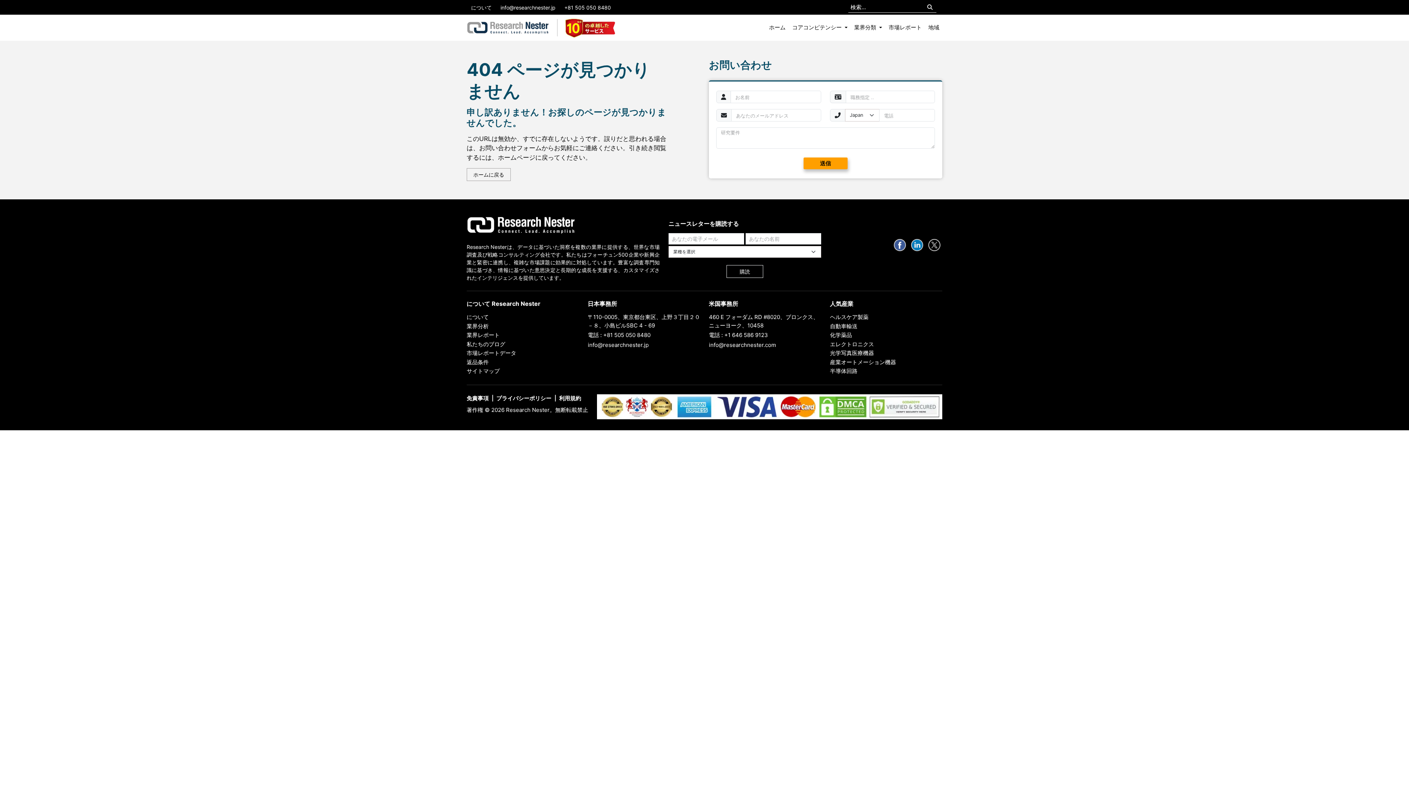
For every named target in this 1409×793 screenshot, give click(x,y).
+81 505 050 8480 (587, 7)
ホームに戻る (488, 174)
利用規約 (570, 398)
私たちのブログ (486, 344)
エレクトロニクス (852, 344)
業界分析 (478, 326)
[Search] (930, 7)
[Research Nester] (508, 28)
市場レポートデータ (491, 353)
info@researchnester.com (742, 344)
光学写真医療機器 (852, 353)
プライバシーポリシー (523, 398)
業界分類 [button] (866, 27)
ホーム (777, 27)
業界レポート (483, 335)
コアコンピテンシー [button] (817, 27)
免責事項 (478, 398)
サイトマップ (483, 370)
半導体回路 (844, 370)
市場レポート (905, 27)
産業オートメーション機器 (863, 362)
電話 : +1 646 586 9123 (738, 335)
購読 (745, 271)
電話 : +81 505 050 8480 (619, 335)
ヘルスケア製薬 (849, 317)
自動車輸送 (844, 326)
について (481, 7)
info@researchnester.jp (528, 7)
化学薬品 (841, 335)
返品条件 (478, 362)
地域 (933, 27)
